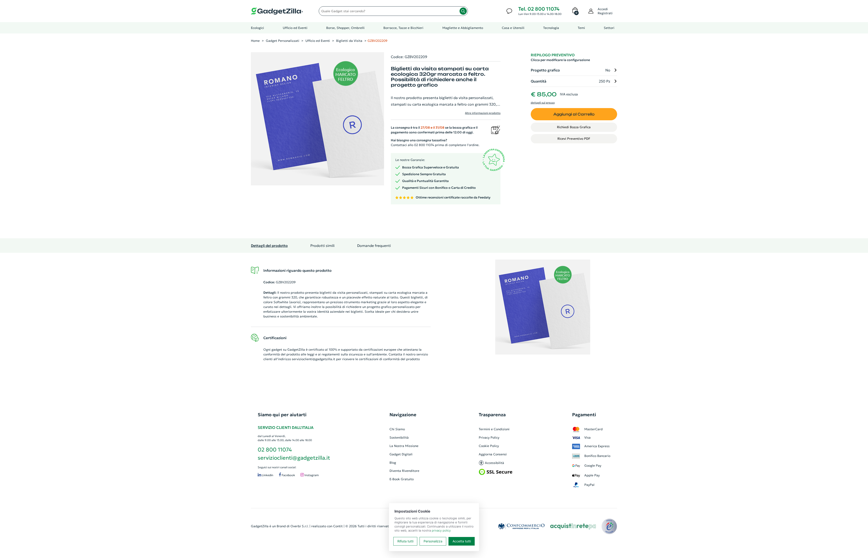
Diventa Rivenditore (404, 471)
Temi (581, 28)
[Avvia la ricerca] (463, 11)
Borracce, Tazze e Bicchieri (403, 28)
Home (255, 41)
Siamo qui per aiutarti (282, 415)
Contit (338, 526)
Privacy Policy (489, 437)
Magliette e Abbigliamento (462, 28)
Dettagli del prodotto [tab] (269, 245)
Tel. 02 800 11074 (538, 9)
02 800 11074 (275, 449)
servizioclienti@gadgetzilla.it (313, 359)
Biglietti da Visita (349, 41)
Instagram (311, 475)
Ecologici (257, 28)
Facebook (288, 475)
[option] (542, 307)
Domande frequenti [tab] (374, 245)
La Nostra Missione (403, 446)
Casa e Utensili (513, 28)
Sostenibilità (399, 437)
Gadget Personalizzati (282, 41)
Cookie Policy (489, 446)
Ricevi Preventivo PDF (573, 139)
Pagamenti (584, 415)
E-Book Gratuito (401, 479)
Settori (609, 28)
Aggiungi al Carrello (573, 114)
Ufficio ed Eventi (295, 28)
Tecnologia (551, 28)
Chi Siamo (397, 429)
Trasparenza (492, 415)
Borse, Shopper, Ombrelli (345, 28)
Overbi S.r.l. (299, 526)
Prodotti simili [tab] (322, 245)
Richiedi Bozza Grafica (574, 127)
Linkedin (267, 475)
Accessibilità (494, 463)
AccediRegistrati (605, 11)
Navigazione (402, 415)
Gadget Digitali (401, 454)
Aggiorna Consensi (493, 454)
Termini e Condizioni (494, 429)
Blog (392, 463)
